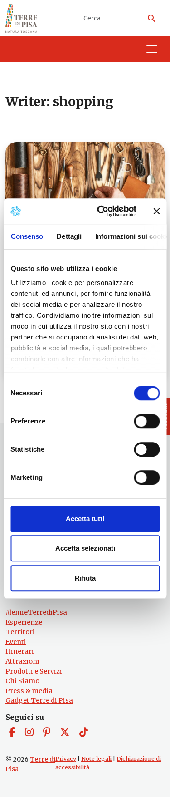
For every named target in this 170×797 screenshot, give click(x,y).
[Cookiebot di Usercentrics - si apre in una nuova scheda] (101, 211)
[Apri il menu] (152, 49)
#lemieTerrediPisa (36, 612)
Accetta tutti (85, 518)
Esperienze (23, 622)
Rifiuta (85, 578)
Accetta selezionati (85, 548)
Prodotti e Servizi (33, 671)
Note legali (96, 758)
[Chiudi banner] (156, 211)
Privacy (65, 758)
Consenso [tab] (26, 236)
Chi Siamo (22, 681)
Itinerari (19, 651)
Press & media (29, 691)
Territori (20, 632)
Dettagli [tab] (69, 236)
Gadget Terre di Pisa (39, 700)
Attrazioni (22, 661)
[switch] (147, 421)
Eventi (15, 642)
